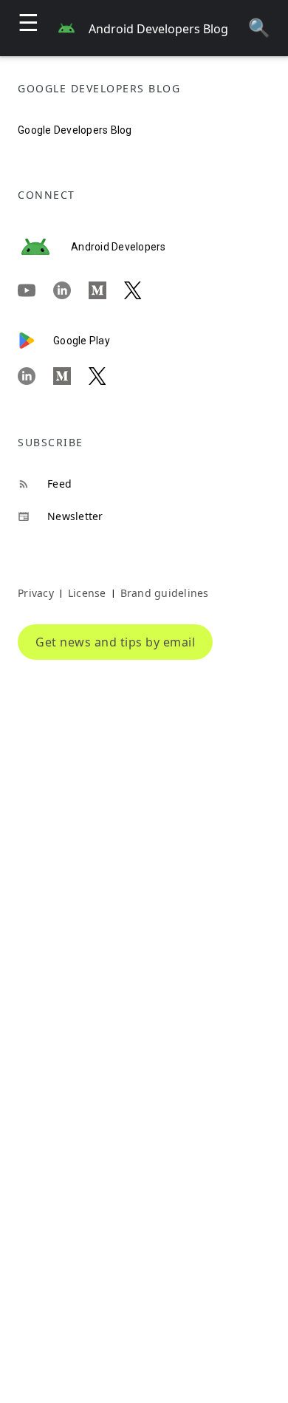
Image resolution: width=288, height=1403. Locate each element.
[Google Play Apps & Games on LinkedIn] (35, 376)
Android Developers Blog (158, 29)
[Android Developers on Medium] (106, 291)
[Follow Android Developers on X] (142, 291)
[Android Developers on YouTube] (35, 291)
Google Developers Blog (75, 130)
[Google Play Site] (35, 340)
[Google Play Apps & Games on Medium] (71, 376)
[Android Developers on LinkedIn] (71, 291)
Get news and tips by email (115, 642)
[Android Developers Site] (44, 246)
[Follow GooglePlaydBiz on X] (106, 376)
